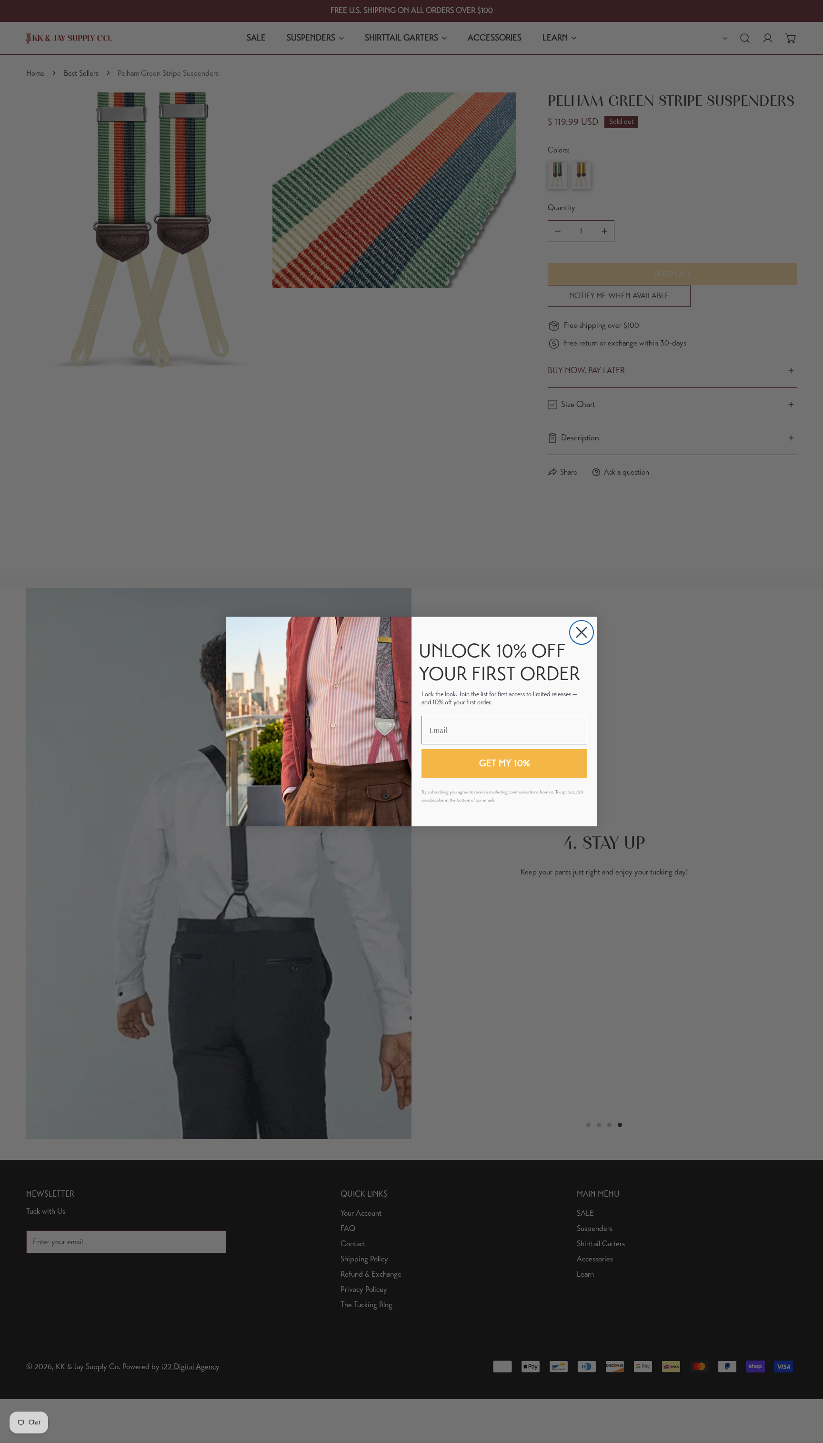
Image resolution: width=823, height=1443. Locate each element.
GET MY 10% (504, 763)
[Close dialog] (581, 632)
